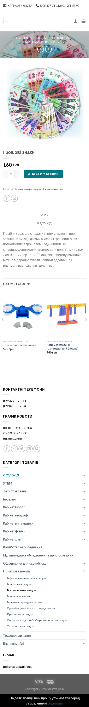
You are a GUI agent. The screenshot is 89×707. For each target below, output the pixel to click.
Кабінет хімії (12, 539)
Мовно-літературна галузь (24, 602)
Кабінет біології (14, 507)
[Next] (86, 327)
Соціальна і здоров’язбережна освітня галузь (37, 620)
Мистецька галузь (19, 596)
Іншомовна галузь (19, 584)
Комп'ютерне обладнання (22, 547)
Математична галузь (44, 42)
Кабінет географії (16, 515)
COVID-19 (11, 475)
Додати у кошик (43, 174)
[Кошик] (83, 21)
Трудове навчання (17, 635)
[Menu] (7, 21)
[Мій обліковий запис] (75, 21)
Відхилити (55, 703)
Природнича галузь (20, 614)
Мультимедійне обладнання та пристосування (38, 555)
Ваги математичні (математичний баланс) (62, 346)
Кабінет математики (18, 523)
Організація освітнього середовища (31, 608)
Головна (24, 38)
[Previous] (3, 327)
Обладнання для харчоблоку (24, 563)
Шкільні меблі (13, 643)
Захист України (14, 491)
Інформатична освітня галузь (26, 578)
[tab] (44, 215)
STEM (7, 483)
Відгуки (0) (44, 223)
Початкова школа (52, 38)
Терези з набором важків (19, 345)
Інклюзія (9, 499)
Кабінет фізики (14, 531)
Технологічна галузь (20, 626)
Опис (44, 214)
